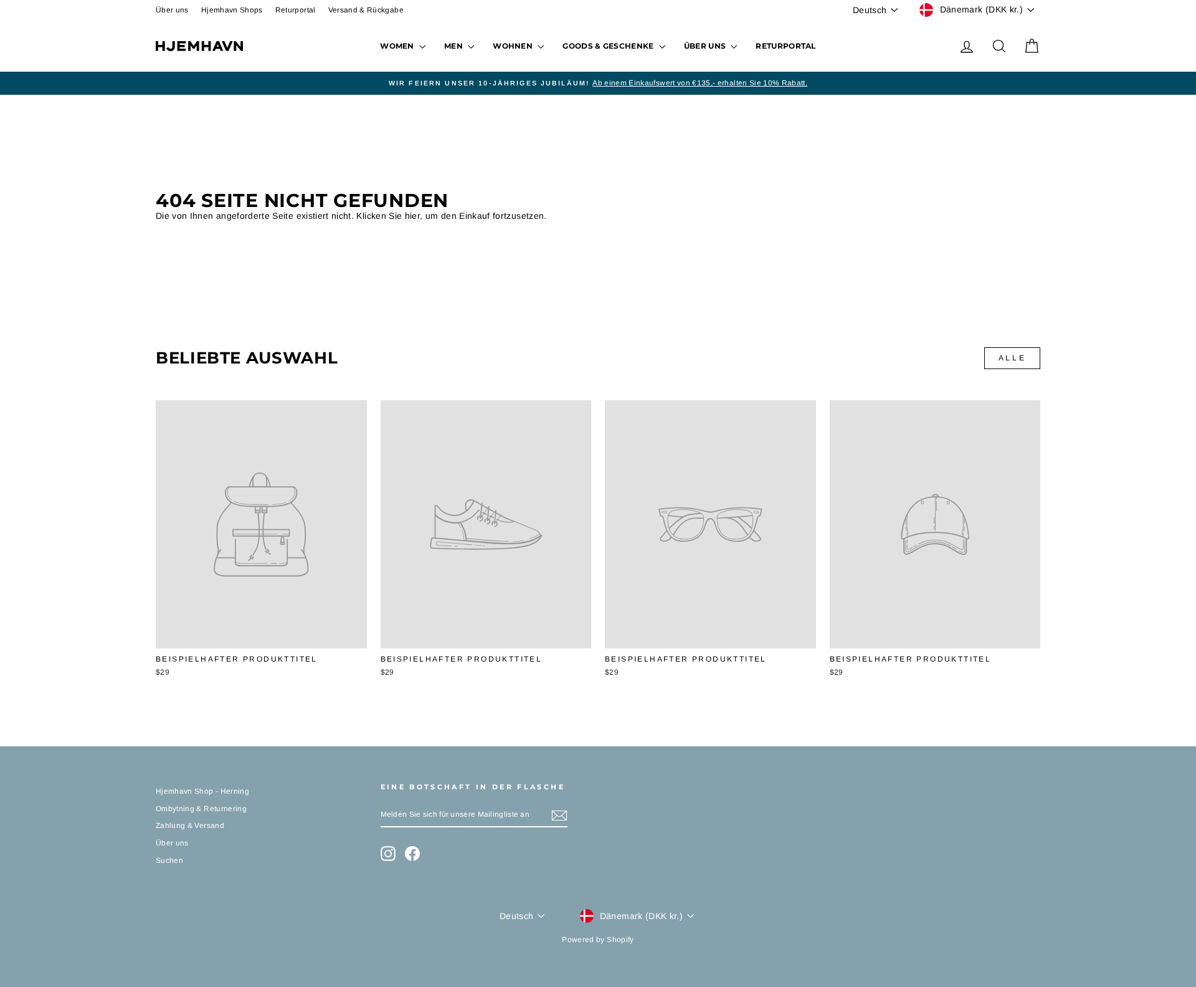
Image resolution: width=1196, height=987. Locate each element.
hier (412, 216)
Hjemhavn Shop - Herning (202, 791)
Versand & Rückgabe (366, 10)
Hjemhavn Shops (232, 10)
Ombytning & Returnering (201, 808)
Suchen (169, 860)
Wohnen (513, 46)
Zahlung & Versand (190, 825)
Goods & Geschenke (608, 46)
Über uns (172, 10)
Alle (1012, 358)
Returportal (295, 10)
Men (454, 46)
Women (398, 46)
